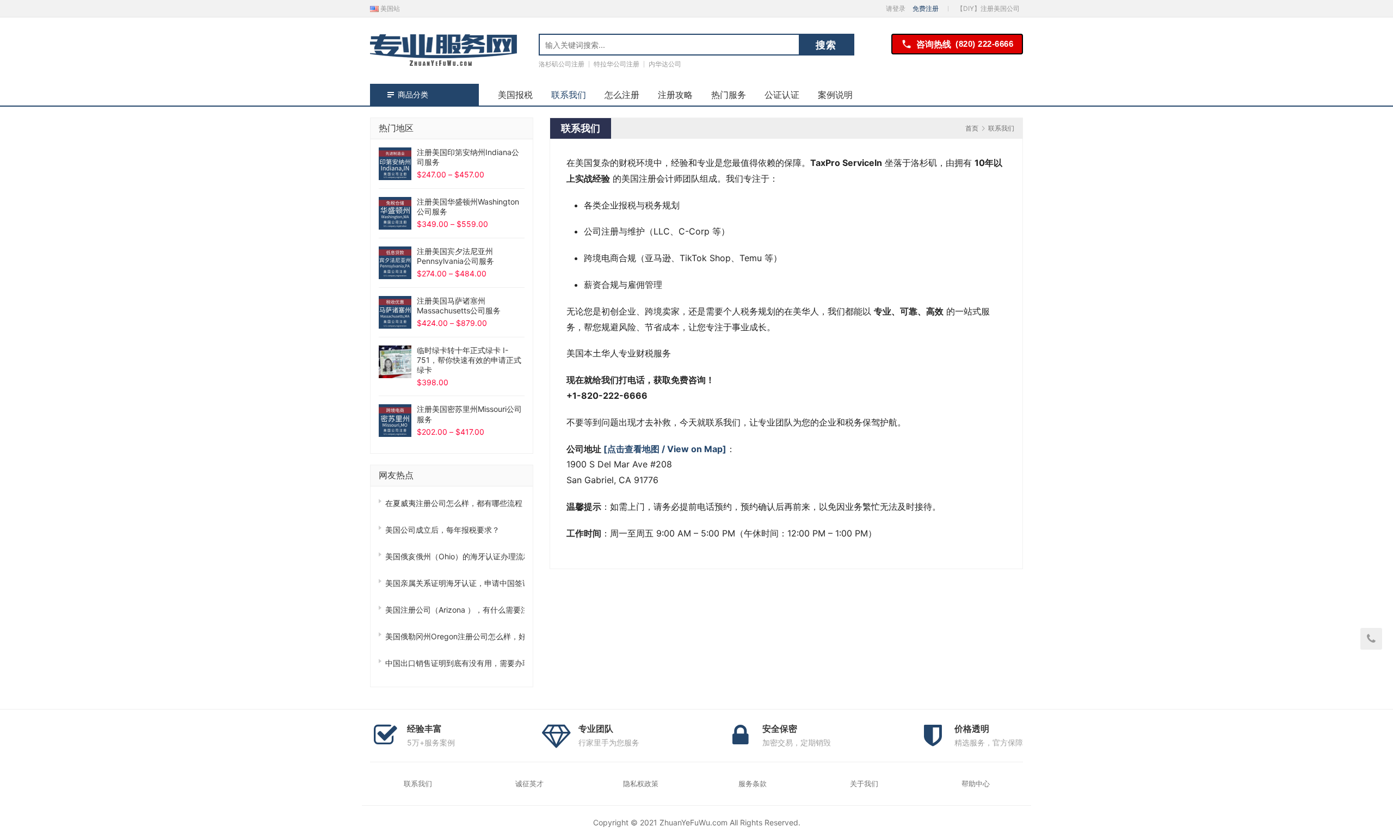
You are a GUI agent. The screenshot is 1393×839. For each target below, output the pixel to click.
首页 (971, 128)
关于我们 (864, 783)
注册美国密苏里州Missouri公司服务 (469, 413)
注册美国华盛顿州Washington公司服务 (468, 206)
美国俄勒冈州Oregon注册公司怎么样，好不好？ (455, 636)
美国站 (389, 8)
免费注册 (926, 8)
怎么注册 (622, 94)
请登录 (895, 8)
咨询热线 (964, 44)
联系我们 (568, 94)
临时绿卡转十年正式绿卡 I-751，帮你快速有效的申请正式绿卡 (469, 360)
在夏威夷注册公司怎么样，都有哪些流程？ (455, 503)
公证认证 (782, 94)
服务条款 (752, 783)
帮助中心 (975, 783)
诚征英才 (529, 783)
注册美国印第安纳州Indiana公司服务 (468, 156)
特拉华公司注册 (616, 64)
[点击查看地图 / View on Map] (664, 448)
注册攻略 (675, 94)
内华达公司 (665, 64)
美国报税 (515, 94)
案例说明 (835, 94)
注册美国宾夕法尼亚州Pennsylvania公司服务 (455, 256)
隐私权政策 (640, 783)
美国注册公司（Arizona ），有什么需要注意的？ (455, 609)
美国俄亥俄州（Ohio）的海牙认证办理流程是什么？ (455, 556)
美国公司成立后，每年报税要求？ (442, 529)
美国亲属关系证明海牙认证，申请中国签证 (455, 583)
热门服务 (728, 94)
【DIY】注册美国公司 (988, 8)
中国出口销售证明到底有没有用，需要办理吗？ (455, 663)
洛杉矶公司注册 (561, 64)
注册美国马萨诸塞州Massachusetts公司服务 (459, 305)
